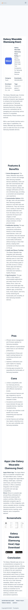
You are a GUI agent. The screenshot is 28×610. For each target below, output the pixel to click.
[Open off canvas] (25, 2)
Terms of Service (6, 602)
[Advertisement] (14, 20)
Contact (15, 602)
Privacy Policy (20, 600)
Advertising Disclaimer (8, 600)
